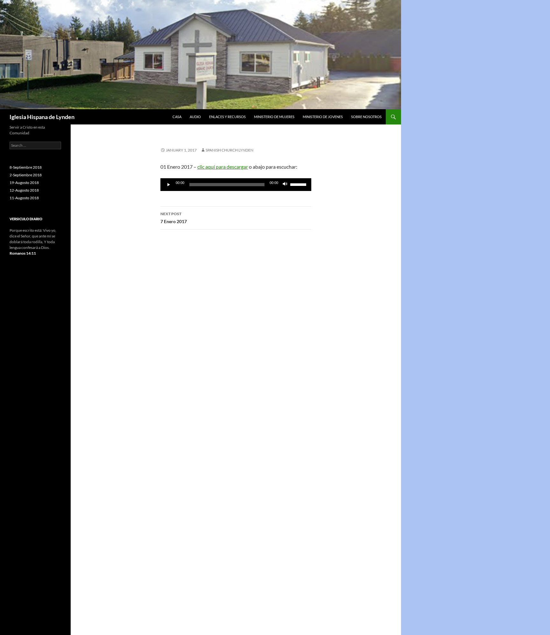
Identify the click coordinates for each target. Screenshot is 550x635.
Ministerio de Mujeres (274, 117)
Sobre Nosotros (366, 117)
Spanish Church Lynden (229, 150)
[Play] (169, 184)
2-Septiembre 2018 (26, 175)
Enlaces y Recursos (227, 117)
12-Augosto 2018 (24, 190)
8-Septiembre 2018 (26, 167)
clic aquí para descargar (222, 167)
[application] (235, 184)
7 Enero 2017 (173, 217)
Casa (177, 117)
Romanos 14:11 (23, 253)
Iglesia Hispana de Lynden (42, 116)
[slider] (299, 184)
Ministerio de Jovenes (323, 117)
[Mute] (285, 184)
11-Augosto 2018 (24, 197)
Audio (195, 117)
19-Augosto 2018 (24, 182)
